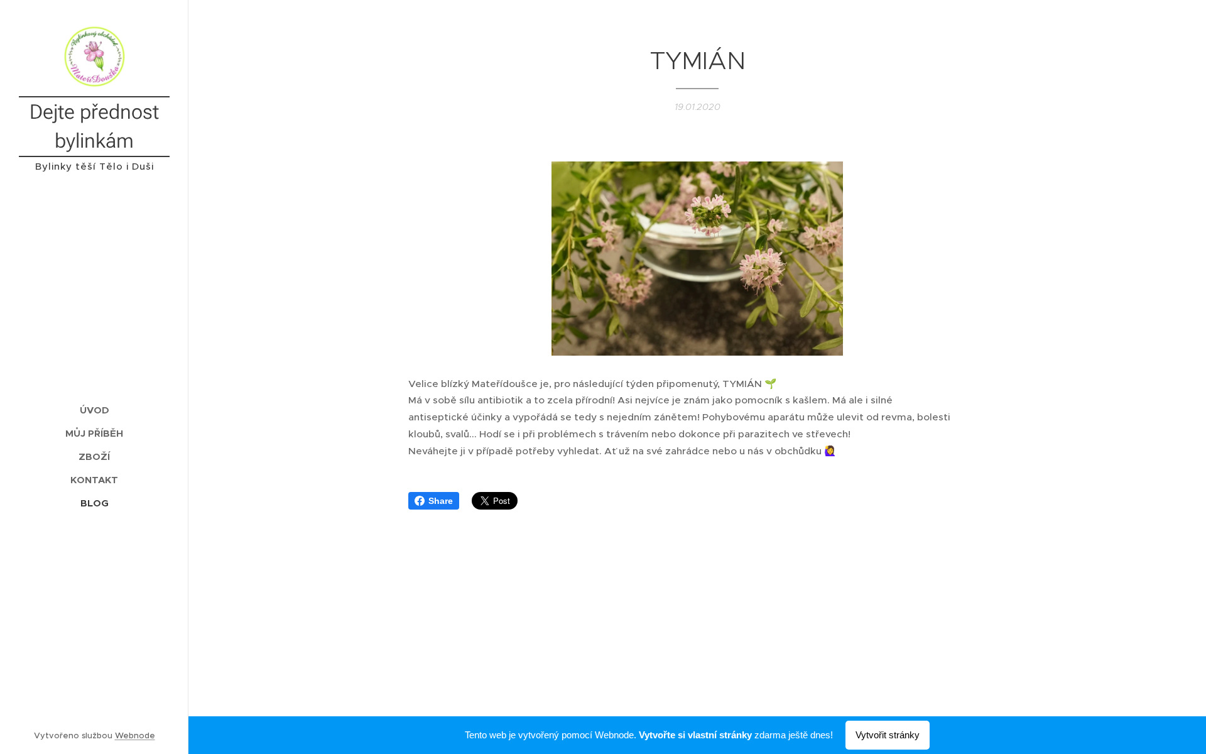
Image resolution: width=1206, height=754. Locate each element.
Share (440, 501)
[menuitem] (94, 410)
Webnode (135, 735)
